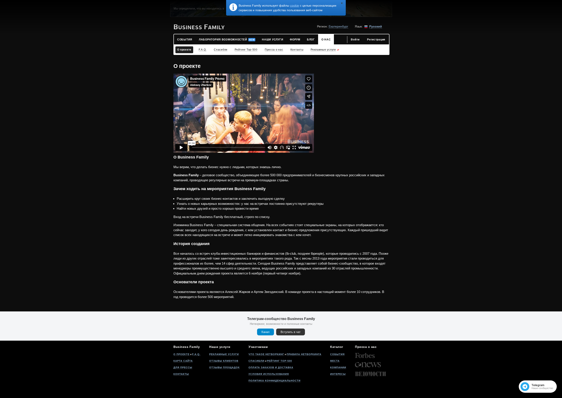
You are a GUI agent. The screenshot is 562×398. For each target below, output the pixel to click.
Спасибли (256, 361)
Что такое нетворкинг (266, 354)
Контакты (181, 374)
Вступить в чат (291, 332)
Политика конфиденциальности (275, 380)
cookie (294, 5)
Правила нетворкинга (304, 354)
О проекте (181, 354)
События (337, 354)
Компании (338, 367)
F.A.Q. (196, 354)
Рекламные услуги (224, 354)
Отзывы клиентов (223, 361)
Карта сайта (183, 361)
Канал (265, 332)
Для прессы (182, 367)
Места (335, 361)
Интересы (338, 374)
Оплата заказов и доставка (271, 367)
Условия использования (269, 374)
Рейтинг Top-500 (279, 361)
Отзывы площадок (224, 367)
